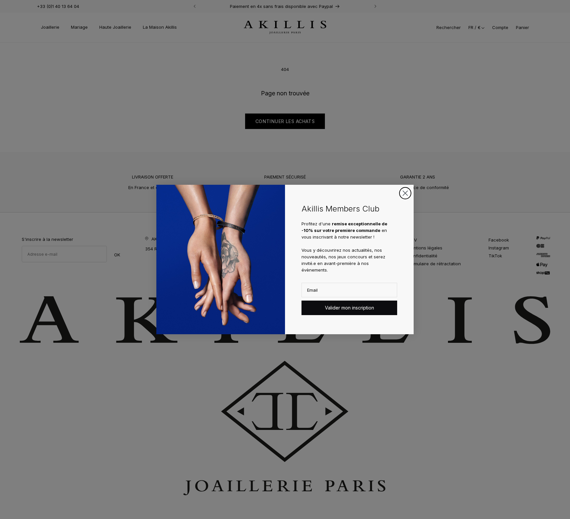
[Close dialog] (405, 193)
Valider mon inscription (349, 307)
